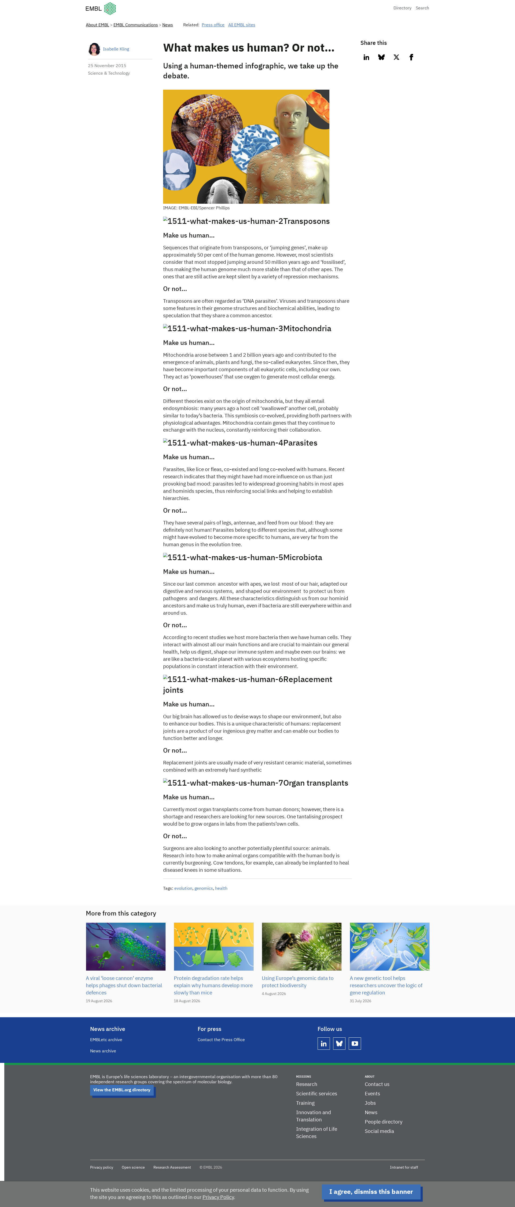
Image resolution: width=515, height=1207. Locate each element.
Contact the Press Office (221, 1040)
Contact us (377, 1084)
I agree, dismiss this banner (371, 1192)
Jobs (370, 1103)
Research (306, 1084)
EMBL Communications (135, 25)
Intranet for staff (404, 1167)
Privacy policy (101, 1167)
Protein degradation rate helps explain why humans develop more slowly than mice (213, 985)
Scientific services (316, 1093)
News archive (103, 1051)
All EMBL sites (241, 25)
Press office (213, 25)
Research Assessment (172, 1167)
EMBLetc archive (106, 1040)
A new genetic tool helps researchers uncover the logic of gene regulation (386, 985)
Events (372, 1093)
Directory (402, 8)
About (369, 1076)
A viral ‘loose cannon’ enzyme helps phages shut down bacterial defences (124, 985)
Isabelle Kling (116, 49)
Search (422, 8)
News (167, 25)
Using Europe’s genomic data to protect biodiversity (298, 982)
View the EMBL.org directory (121, 1090)
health (221, 889)
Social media (379, 1131)
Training (305, 1103)
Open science (133, 1167)
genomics (203, 889)
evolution (183, 889)
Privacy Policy (218, 1197)
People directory (383, 1122)
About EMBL (97, 25)
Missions (303, 1076)
